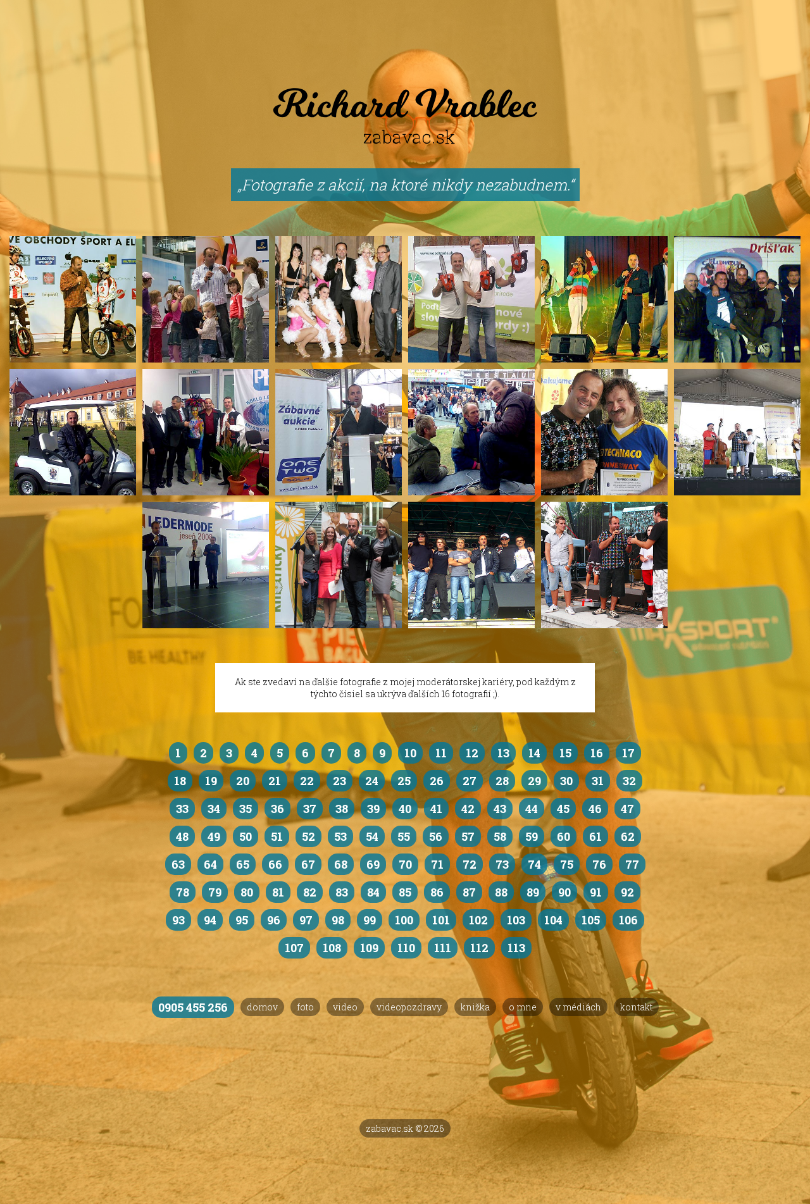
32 (629, 780)
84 (373, 892)
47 (627, 808)
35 (245, 808)
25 (404, 780)
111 (442, 947)
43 (500, 808)
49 (214, 836)
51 (277, 836)
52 (308, 836)
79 (214, 892)
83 (341, 892)
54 (372, 836)
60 (563, 836)
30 (566, 780)
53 (340, 836)
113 (516, 947)
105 (591, 920)
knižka (475, 1007)
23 (339, 780)
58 (500, 836)
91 (596, 892)
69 (373, 864)
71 (437, 864)
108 (332, 947)
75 (566, 864)
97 (306, 920)
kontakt (636, 1007)
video (345, 1007)
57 (468, 836)
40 (405, 808)
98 (338, 920)
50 (245, 836)
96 (273, 920)
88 (501, 892)
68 (340, 864)
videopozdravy (409, 1007)
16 (596, 752)
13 (503, 752)
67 (308, 864)
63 (178, 864)
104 (553, 920)
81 (278, 892)
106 (628, 920)
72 (470, 864)
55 (403, 836)
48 (182, 836)
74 (534, 864)
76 (599, 864)
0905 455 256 (193, 1007)
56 (435, 836)
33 (182, 808)
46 (595, 808)
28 (502, 780)
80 (246, 892)
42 (468, 808)
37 (309, 808)
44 (531, 808)
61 (595, 836)
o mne (523, 1007)
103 (516, 920)
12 (472, 752)
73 (502, 864)
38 (341, 808)
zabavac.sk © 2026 (405, 1128)
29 (534, 780)
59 (531, 836)
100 (404, 920)
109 (369, 947)
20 (242, 780)
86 (437, 892)
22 (307, 780)
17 (628, 752)
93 (178, 920)
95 (241, 920)
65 (242, 864)
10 (410, 752)
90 (564, 892)
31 (598, 780)
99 (369, 920)
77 (632, 864)
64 (210, 864)
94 (210, 920)
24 (371, 780)
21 (274, 780)
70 (405, 864)
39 (373, 808)
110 (406, 947)
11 (441, 752)
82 (309, 892)
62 (628, 836)
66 (275, 864)
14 (534, 752)
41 (436, 808)
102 (478, 920)
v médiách (578, 1007)
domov (262, 1007)
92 (627, 892)
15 (565, 752)
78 (182, 892)
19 (211, 780)
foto (305, 1007)
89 (532, 892)
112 (479, 947)
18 (180, 780)
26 (437, 780)
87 (469, 892)
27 (470, 780)
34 (214, 808)
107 (294, 947)
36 (277, 808)
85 (405, 892)
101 (441, 920)
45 (563, 808)
